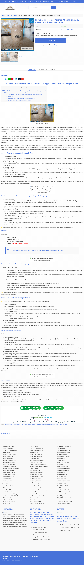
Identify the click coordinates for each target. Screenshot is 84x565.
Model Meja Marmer (36, 499)
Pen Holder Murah (35, 470)
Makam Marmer (7, 480)
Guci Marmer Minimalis (26, 424)
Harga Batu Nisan (7, 490)
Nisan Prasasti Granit (63, 490)
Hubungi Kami (51, 40)
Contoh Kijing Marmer (63, 496)
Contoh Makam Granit (8, 474)
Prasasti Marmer (34, 492)
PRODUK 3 (38, 1)
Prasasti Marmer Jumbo (9, 466)
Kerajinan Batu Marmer (36, 476)
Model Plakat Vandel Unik (64, 446)
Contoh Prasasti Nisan (36, 486)
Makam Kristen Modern (63, 503)
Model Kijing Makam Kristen (38, 464)
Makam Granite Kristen (9, 454)
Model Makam (34, 468)
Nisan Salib (60, 464)
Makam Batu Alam (62, 494)
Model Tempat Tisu (35, 484)
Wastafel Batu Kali (7, 456)
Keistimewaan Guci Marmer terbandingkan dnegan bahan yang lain (25, 94)
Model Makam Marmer (36, 450)
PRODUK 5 (53, 1)
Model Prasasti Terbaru (36, 488)
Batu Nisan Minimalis (8, 470)
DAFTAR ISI (73, 1)
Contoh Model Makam (63, 486)
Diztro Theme (5, 560)
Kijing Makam (34, 446)
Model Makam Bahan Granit (65, 492)
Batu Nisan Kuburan (62, 482)
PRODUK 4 (46, 1)
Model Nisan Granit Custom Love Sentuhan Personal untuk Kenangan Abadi (41, 250)
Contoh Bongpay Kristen (9, 460)
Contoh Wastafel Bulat (36, 456)
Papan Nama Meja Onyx (36, 472)
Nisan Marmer (61, 458)
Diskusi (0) (52, 69)
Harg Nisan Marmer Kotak (64, 501)
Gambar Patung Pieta (36, 474)
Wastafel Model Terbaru (36, 460)
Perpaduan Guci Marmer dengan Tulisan (18, 100)
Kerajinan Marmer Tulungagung (11, 494)
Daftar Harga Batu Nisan (9, 450)
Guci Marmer (7, 424)
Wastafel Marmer (7, 484)
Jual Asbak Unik (34, 458)
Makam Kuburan (7, 488)
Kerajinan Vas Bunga (35, 478)
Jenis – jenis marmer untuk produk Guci (15, 92)
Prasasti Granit (61, 460)
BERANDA (7, 1)
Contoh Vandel (61, 448)
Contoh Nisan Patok (62, 474)
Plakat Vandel (6, 452)
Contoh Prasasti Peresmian (10, 482)
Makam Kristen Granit (63, 499)
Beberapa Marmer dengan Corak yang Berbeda (20, 98)
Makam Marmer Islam (8, 464)
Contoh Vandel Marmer (9, 462)
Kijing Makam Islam (8, 446)
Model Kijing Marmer (63, 470)
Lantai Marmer (34, 452)
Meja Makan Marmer (36, 497)
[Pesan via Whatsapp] (71, 7)
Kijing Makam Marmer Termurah (66, 497)
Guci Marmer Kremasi (15, 424)
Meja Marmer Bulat (35, 501)
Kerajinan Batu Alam (35, 482)
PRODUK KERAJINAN (66, 29)
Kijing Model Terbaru (36, 462)
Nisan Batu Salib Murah (63, 468)
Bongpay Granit (61, 478)
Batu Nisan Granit (62, 476)
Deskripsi (32, 69)
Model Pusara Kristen (8, 501)
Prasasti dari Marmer (36, 494)
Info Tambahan (42, 69)
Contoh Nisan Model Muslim (10, 468)
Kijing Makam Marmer (8, 472)
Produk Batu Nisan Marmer (64, 484)
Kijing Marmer (61, 472)
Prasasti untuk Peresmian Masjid (39, 490)
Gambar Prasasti (7, 492)
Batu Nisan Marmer (8, 448)
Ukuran (9, 96)
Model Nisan (6, 503)
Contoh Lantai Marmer (36, 454)
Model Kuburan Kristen (63, 480)
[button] (53, 7)
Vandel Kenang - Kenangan (37, 503)
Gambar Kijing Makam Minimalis (39, 466)
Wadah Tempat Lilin (35, 480)
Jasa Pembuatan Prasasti (37, 496)
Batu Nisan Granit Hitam (64, 452)
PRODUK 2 (30, 1)
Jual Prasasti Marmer (63, 462)
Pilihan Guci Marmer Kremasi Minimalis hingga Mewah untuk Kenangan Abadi (24, 91)
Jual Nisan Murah (62, 488)
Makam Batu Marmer (8, 497)
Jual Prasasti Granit (62, 466)
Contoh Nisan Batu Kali (63, 450)
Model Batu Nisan (62, 454)
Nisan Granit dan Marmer (9, 486)
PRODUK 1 (23, 1)
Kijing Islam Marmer (8, 476)
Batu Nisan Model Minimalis (10, 496)
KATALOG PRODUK (63, 1)
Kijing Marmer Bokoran (36, 448)
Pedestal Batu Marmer (8, 499)
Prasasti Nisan (6, 478)
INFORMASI (15, 1)
